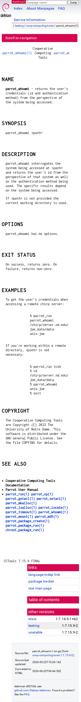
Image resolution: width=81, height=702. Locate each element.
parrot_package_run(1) (25, 525)
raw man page (40, 588)
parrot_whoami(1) (17, 53)
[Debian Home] (5, 9)
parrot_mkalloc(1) (21, 503)
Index (18, 8)
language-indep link (44, 574)
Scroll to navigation (21, 38)
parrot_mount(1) (19, 516)
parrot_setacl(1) (51, 498)
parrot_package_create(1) (28, 521)
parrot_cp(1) (42, 494)
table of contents (44, 600)
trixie (32, 619)
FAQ (61, 8)
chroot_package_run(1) (25, 530)
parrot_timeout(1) (21, 512)
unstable (35, 632)
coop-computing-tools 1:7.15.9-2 (52, 655)
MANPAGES (20, 1)
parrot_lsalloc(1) (21, 507)
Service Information (29, 20)
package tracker (41, 581)
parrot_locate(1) (53, 507)
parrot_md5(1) (47, 516)
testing (19, 25)
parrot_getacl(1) (20, 498)
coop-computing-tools (40, 25)
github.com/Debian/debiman (32, 690)
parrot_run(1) (17, 494)
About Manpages (40, 8)
